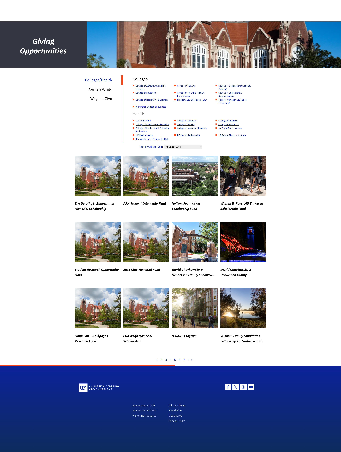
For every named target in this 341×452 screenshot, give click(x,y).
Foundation (175, 410)
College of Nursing (186, 124)
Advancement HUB (143, 405)
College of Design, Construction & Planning (234, 87)
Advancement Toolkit (144, 410)
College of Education (146, 92)
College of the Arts (186, 85)
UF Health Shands (144, 135)
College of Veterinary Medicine (192, 128)
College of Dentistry (186, 120)
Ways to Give (101, 98)
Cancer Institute (143, 120)
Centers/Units (100, 89)
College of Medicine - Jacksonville (152, 124)
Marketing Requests (144, 415)
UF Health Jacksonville (188, 135)
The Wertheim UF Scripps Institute (152, 139)
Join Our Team (177, 405)
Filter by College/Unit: (151, 146)
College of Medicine (228, 120)
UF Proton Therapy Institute (232, 135)
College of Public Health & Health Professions (152, 130)
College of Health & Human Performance (190, 94)
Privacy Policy (176, 420)
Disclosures (175, 415)
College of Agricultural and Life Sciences (151, 87)
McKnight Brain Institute (230, 128)
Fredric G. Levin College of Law (192, 99)
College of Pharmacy (228, 124)
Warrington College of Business (151, 106)
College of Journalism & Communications (230, 94)
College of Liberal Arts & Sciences (152, 99)
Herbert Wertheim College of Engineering (232, 101)
